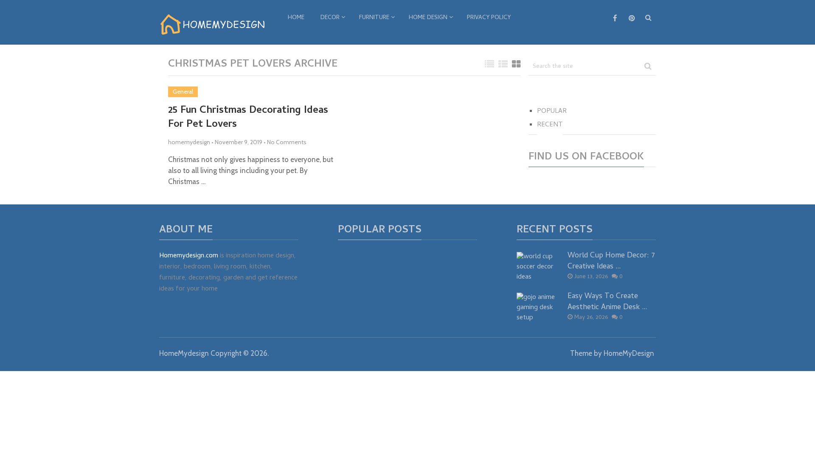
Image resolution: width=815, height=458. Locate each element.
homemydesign (189, 142)
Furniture (374, 18)
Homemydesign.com (188, 256)
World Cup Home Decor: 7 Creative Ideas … (611, 261)
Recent (550, 125)
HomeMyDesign (629, 353)
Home (296, 18)
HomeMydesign (184, 353)
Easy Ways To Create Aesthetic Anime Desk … (607, 302)
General (183, 91)
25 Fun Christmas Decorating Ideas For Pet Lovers (248, 118)
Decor (330, 18)
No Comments (286, 142)
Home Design (428, 18)
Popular (552, 111)
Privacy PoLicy (489, 18)
